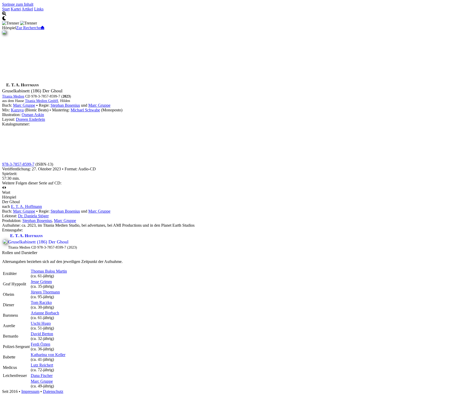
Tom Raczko (41, 302)
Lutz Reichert (42, 365)
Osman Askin (33, 114)
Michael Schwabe (85, 110)
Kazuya (17, 110)
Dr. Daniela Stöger (33, 216)
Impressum (30, 391)
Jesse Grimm (41, 281)
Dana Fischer (42, 375)
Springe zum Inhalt (17, 4)
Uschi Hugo (41, 323)
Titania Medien (13, 96)
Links (38, 9)
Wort (6, 192)
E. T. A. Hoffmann (26, 206)
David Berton (42, 334)
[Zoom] (225, 13)
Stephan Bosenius (65, 105)
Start (6, 9)
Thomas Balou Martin (49, 271)
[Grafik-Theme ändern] (225, 18)
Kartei (16, 9)
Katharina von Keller (48, 354)
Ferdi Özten (40, 344)
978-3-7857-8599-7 (18, 164)
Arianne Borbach (45, 313)
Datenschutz (53, 391)
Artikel (27, 9)
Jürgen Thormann (45, 292)
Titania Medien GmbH (41, 101)
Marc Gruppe (24, 105)
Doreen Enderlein (30, 119)
